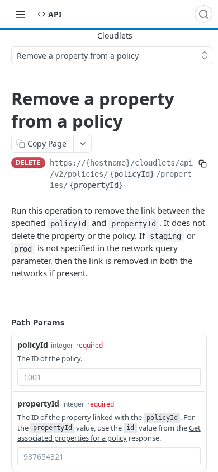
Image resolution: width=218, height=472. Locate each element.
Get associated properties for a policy (109, 433)
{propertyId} (96, 185)
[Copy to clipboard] (202, 164)
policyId (32, 344)
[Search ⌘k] (203, 14)
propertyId (38, 403)
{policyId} (132, 173)
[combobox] (109, 377)
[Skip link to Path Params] (3, 322)
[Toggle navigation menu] (20, 14)
